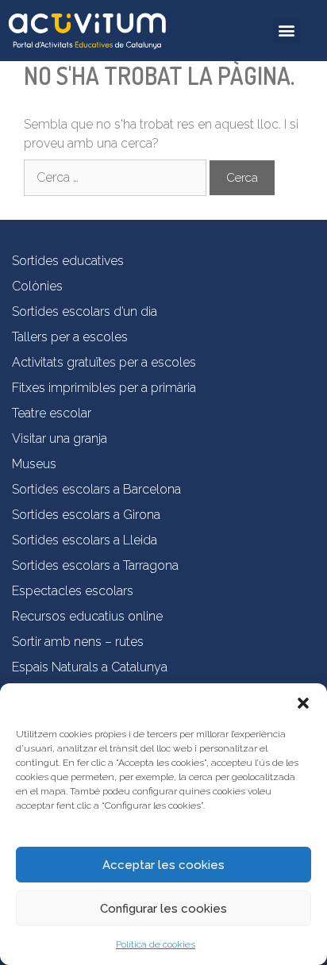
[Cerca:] (117, 177)
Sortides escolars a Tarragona (95, 565)
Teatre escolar (51, 413)
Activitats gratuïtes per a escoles (104, 362)
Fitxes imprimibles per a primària (104, 387)
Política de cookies (155, 944)
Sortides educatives (68, 260)
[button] (303, 703)
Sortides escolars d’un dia (84, 311)
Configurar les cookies (163, 909)
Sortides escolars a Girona (86, 514)
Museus (34, 463)
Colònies (37, 286)
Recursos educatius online (87, 616)
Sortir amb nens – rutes (78, 641)
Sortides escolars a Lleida (84, 540)
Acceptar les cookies (163, 865)
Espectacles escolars (72, 590)
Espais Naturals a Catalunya (89, 667)
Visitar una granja (59, 438)
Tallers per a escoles (70, 336)
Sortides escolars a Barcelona (96, 489)
